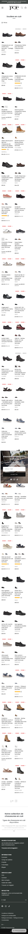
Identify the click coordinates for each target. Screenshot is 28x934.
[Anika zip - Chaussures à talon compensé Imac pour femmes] (7, 420)
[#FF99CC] (3, 204)
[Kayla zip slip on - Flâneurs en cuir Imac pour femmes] (20, 263)
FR (2, 924)
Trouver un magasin (8, 885)
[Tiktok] (17, 479)
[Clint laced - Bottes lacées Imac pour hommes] (20, 738)
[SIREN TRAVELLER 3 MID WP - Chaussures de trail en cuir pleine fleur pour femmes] (7, 129)
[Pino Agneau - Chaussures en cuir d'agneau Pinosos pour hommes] (7, 579)
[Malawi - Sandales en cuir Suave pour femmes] (7, 485)
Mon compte (5, 880)
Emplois (4, 862)
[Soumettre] (25, 900)
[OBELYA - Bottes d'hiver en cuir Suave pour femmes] (20, 327)
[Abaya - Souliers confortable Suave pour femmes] (20, 420)
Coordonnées (5, 920)
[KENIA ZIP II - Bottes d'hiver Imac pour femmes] (20, 579)
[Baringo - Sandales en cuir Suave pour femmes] (20, 485)
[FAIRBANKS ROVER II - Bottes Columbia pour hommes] (20, 65)
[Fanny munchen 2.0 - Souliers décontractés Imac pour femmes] (7, 196)
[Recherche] (22, 8)
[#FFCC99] (3, 554)
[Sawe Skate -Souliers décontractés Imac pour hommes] (20, 231)
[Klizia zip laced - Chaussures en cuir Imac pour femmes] (7, 546)
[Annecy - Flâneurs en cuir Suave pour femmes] (20, 675)
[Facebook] (11, 479)
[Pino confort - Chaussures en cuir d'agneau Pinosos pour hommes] (20, 644)
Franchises (5, 865)
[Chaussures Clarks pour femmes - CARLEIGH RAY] (20, 34)
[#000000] (3, 42)
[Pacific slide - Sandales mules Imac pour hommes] (20, 389)
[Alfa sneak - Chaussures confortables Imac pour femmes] (7, 644)
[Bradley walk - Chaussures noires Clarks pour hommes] (7, 165)
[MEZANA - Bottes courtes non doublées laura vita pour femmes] (20, 707)
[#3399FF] (3, 428)
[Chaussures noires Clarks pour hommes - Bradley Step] (7, 65)
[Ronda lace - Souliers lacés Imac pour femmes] (20, 515)
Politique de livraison (7, 918)
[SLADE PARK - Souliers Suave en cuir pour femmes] (7, 327)
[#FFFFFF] (6, 239)
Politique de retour (18, 918)
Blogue (4, 867)
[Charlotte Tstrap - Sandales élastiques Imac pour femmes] (7, 231)
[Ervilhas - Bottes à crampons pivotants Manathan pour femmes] (20, 770)
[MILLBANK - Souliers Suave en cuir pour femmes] (7, 98)
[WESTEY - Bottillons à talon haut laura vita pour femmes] (7, 738)
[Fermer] (26, 452)
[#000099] (6, 106)
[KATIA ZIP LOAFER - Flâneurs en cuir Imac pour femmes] (7, 613)
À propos (4, 857)
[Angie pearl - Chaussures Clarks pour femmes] (7, 296)
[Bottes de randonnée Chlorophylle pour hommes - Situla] (20, 358)
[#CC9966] (16, 42)
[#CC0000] (6, 493)
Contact (4, 878)
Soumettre (14, 474)
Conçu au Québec (7, 860)
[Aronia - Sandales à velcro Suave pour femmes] (7, 770)
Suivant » (16, 801)
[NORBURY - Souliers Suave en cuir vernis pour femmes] (20, 196)
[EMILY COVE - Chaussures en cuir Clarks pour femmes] (7, 358)
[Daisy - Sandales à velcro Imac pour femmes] (7, 675)
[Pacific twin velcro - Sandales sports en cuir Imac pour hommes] (7, 389)
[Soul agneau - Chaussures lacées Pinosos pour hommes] (20, 613)
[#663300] (3, 137)
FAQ (3, 875)
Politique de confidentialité (9, 915)
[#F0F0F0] (16, 523)
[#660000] (16, 335)
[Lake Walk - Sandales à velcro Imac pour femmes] (20, 546)
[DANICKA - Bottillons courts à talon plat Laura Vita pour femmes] (7, 707)
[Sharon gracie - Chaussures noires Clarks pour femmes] (20, 98)
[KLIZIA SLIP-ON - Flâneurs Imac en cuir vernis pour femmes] (20, 296)
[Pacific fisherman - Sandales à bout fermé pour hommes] (20, 165)
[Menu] (2, 7)
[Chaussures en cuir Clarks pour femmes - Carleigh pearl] (7, 34)
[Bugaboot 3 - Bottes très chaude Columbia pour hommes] (7, 515)
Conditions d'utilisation (8, 913)
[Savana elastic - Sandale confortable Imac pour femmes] (7, 263)
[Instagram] (14, 479)
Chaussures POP (10, 928)
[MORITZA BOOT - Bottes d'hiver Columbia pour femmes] (20, 129)
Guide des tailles (6, 883)
